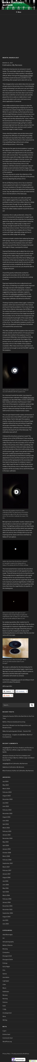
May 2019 (6, 842)
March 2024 (6, 788)
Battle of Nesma (7, 945)
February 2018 (7, 860)
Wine (4, 1016)
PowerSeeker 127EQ (26, 75)
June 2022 (6, 806)
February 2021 (7, 831)
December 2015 (7, 906)
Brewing (5, 949)
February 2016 (7, 899)
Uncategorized (7, 1013)
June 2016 (6, 884)
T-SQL (4, 1009)
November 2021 (7, 813)
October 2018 (7, 852)
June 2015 (6, 924)
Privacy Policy (6, 1053)
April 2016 (6, 892)
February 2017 (7, 870)
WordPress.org (7, 1041)
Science (5, 1002)
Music (4, 988)
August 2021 (6, 817)
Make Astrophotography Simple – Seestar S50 (17, 731)
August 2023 (7, 796)
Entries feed (6, 1034)
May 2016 (6, 888)
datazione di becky (8, 755)
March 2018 (6, 856)
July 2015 (5, 920)
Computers (6, 952)
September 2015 (8, 913)
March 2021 (6, 828)
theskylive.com (15, 680)
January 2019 (7, 849)
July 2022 (5, 803)
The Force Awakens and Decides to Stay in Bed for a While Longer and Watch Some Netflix (18, 750)
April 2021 (6, 824)
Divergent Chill (7, 956)
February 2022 (7, 810)
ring (13, 451)
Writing (5, 1020)
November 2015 (7, 909)
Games (5, 974)
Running (5, 998)
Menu (19, 12)
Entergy (5, 963)
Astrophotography (8, 942)
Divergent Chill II (8, 959)
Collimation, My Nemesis (12, 65)
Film (4, 970)
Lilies (4, 984)
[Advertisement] (18, 34)
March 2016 (6, 895)
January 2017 (6, 874)
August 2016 (6, 877)
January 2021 (6, 835)
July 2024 (5, 781)
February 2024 (7, 792)
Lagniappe (6, 981)
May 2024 (6, 785)
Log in (4, 1031)
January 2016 (7, 902)
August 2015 (6, 916)
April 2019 (6, 845)
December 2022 (7, 799)
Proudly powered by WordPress (20, 1053)
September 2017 (8, 863)
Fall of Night (6, 966)
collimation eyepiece (17, 294)
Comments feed (8, 1038)
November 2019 (7, 838)
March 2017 (6, 867)
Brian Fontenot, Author (9, 770)
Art (4, 938)
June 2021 (6, 820)
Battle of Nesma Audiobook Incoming (14, 722)
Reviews (5, 995)
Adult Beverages (8, 934)
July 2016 (5, 881)
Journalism (6, 977)
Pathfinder (6, 991)
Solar (4, 1006)
